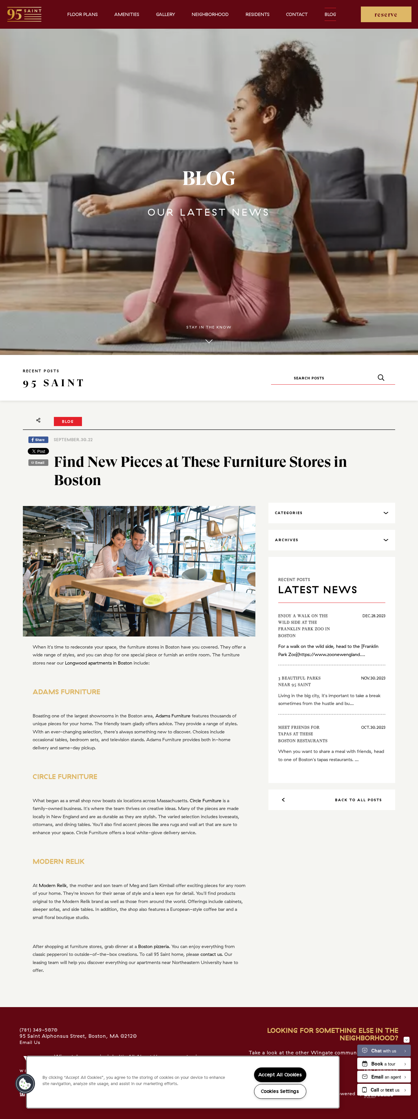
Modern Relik (53, 885)
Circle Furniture (205, 801)
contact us (211, 954)
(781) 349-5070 (39, 1030)
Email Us (30, 1042)
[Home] (24, 14)
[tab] (331, 513)
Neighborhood (210, 14)
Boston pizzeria (153, 946)
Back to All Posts (358, 800)
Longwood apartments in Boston (98, 663)
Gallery (165, 14)
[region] (183, 1082)
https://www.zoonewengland (329, 654)
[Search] (381, 378)
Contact (297, 14)
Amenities (126, 14)
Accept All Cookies (280, 1075)
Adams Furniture (172, 716)
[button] (25, 1083)
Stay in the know (209, 327)
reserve (386, 14)
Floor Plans (82, 14)
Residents (257, 14)
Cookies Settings (280, 1091)
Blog (330, 14)
